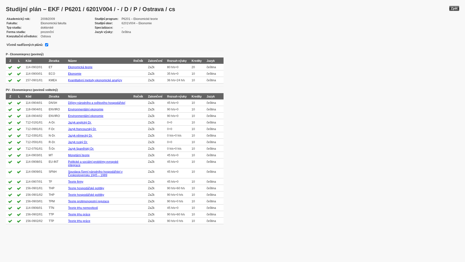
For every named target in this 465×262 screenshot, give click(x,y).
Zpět (454, 8)
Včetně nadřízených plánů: (25, 45)
